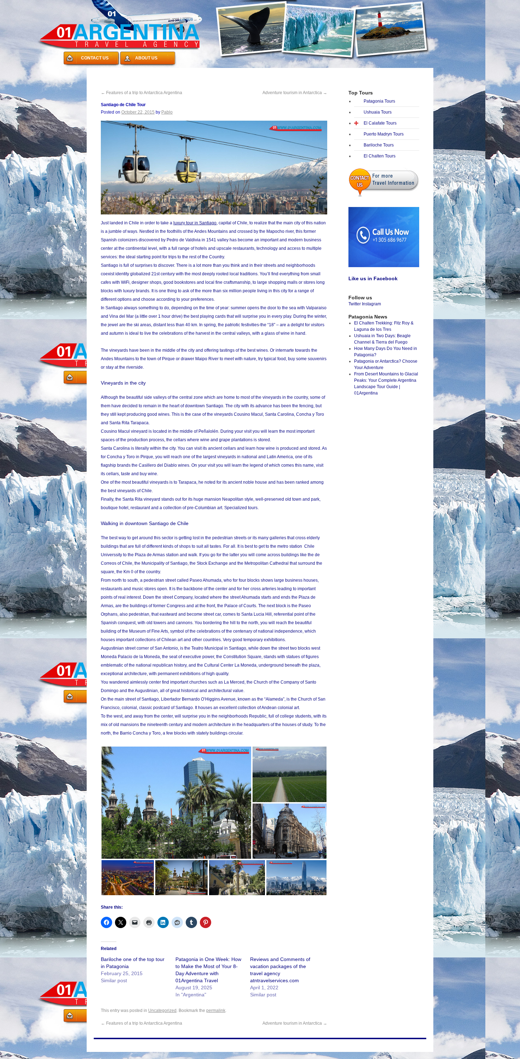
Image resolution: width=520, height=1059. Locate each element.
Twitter (354, 303)
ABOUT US (146, 58)
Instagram (371, 303)
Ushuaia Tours (378, 112)
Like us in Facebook (373, 278)
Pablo (167, 112)
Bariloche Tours (379, 145)
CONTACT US (95, 58)
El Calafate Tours (380, 123)
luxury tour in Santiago (194, 222)
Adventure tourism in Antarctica (294, 92)
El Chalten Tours (379, 156)
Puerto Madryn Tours (384, 134)
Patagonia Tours (379, 101)
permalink (215, 1010)
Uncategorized (162, 1010)
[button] (176, 802)
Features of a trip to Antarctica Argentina (141, 92)
